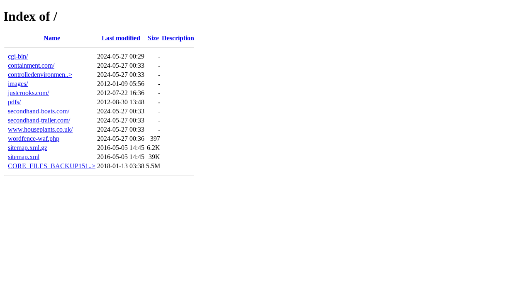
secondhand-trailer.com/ (39, 120)
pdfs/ (14, 101)
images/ (18, 83)
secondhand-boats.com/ (38, 111)
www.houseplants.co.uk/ (40, 129)
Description (178, 38)
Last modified (121, 38)
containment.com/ (31, 65)
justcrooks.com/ (28, 92)
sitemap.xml (23, 156)
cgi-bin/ (18, 56)
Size (153, 38)
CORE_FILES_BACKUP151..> (51, 165)
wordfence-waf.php (33, 138)
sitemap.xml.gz (27, 147)
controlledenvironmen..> (40, 74)
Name (52, 38)
